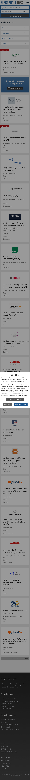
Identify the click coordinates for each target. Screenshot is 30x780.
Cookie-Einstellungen (15, 399)
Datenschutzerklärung (23, 395)
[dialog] (15, 390)
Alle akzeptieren (20, 404)
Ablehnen (7, 404)
